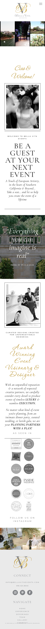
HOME (22, 608)
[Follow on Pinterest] (22, 592)
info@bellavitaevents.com (23, 582)
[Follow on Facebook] (29, 592)
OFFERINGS (22, 614)
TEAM (23, 617)
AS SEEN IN (22, 433)
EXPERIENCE (23, 611)
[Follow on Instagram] (15, 592)
